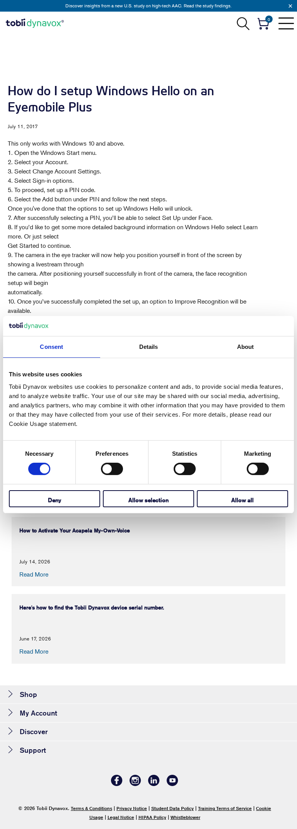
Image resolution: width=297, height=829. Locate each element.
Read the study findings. (208, 6)
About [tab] (245, 346)
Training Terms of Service (225, 808)
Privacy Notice (131, 808)
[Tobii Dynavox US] (35, 23)
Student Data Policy (172, 808)
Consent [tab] (51, 346)
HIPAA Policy (152, 817)
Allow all (242, 500)
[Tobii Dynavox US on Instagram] (135, 784)
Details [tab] (148, 346)
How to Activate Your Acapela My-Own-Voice (74, 530)
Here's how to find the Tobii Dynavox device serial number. (91, 607)
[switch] (112, 469)
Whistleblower (185, 817)
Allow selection (148, 500)
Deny (54, 500)
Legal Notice (121, 817)
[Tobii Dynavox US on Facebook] (116, 784)
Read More (33, 574)
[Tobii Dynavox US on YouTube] (172, 784)
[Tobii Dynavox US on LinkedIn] (153, 784)
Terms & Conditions (91, 808)
